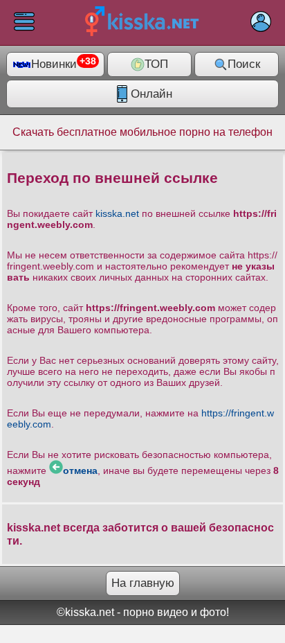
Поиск (244, 64)
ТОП (156, 64)
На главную (142, 583)
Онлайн (151, 93)
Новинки (63, 63)
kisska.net (117, 213)
